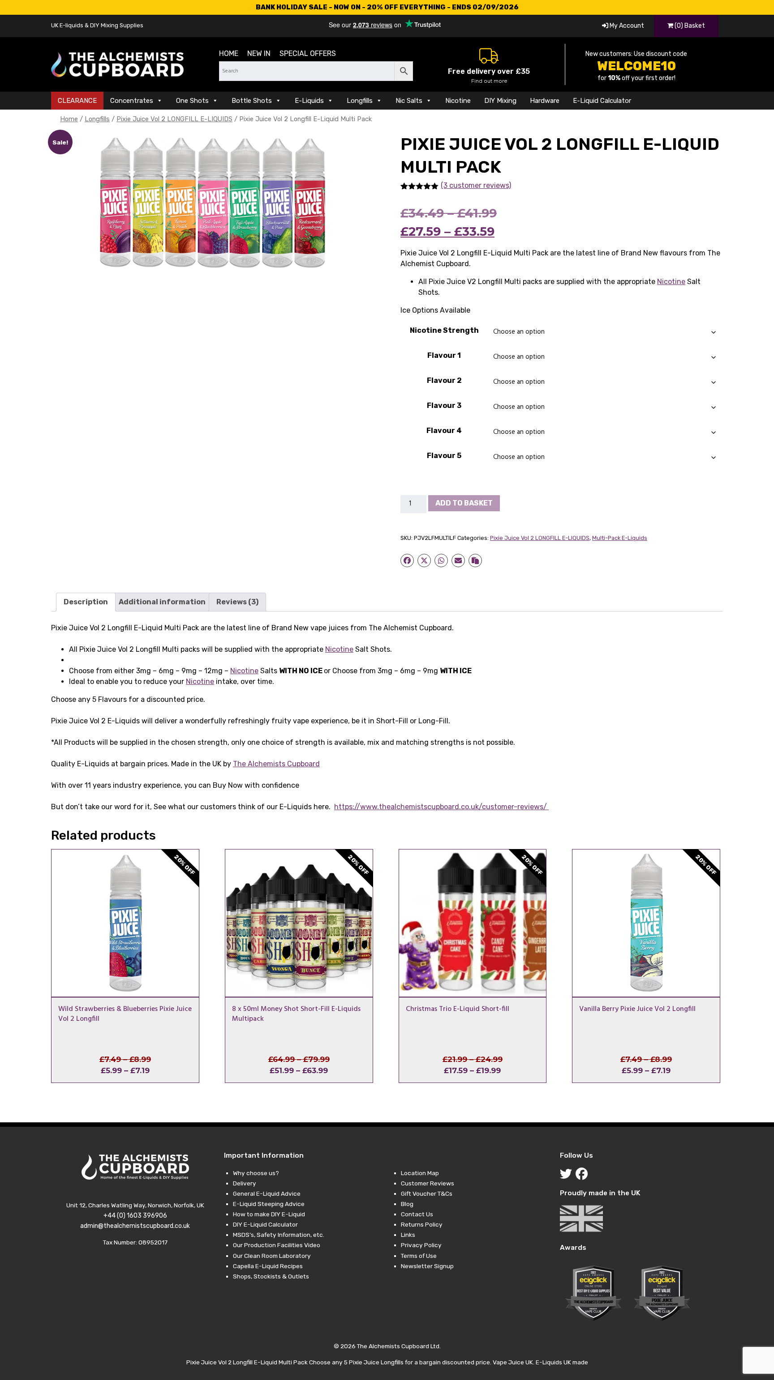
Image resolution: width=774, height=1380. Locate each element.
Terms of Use (419, 1255)
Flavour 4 (444, 430)
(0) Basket (689, 26)
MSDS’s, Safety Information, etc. (278, 1234)
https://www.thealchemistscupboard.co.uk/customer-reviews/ (441, 807)
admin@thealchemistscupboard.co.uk (135, 1226)
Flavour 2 (444, 380)
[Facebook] (583, 1176)
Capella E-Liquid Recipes (268, 1266)
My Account (626, 26)
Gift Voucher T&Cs (426, 1193)
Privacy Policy (421, 1244)
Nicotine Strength (444, 330)
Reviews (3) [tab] (237, 602)
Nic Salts (409, 101)
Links (408, 1234)
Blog (407, 1203)
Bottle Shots (252, 101)
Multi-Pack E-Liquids (619, 538)
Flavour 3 (444, 405)
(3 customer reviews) (476, 185)
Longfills (360, 101)
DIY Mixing (500, 101)
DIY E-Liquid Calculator (265, 1224)
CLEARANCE (77, 101)
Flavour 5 (444, 455)
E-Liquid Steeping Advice (269, 1203)
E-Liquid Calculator (602, 101)
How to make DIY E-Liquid (269, 1214)
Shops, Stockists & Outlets (271, 1276)
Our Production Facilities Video (276, 1244)
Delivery (244, 1183)
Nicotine (458, 101)
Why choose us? (256, 1172)
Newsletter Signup (427, 1266)
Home (228, 53)
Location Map (420, 1172)
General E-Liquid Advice (267, 1193)
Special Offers (308, 53)
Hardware (544, 101)
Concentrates (131, 101)
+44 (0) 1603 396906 (135, 1215)
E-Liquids (309, 101)
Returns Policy (422, 1224)
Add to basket (464, 503)
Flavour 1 (444, 355)
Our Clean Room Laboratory (272, 1255)
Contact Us (417, 1214)
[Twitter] (568, 1176)
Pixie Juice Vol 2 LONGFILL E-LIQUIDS (174, 119)
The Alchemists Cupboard (276, 764)
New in (259, 53)
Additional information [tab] (162, 602)
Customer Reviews (427, 1183)
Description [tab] (86, 602)
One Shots (192, 101)
